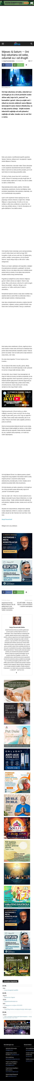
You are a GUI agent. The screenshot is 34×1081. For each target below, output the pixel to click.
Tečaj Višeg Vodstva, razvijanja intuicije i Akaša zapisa (17, 1009)
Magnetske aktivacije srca (10, 1001)
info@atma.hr (9, 1050)
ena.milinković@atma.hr (12, 1071)
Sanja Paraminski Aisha (8, 61)
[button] (3, 43)
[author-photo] (17, 625)
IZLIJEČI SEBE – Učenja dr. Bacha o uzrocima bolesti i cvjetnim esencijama (24, 604)
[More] (26, 65)
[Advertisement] (17, 24)
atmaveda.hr (29, 1061)
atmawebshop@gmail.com (13, 1059)
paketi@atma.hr (12, 1076)
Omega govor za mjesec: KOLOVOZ (13, 1005)
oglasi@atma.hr (15, 1054)
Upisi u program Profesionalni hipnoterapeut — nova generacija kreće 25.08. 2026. (17, 1017)
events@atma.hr (10, 1065)
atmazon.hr (29, 1056)
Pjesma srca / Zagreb (9, 997)
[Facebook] (17, 673)
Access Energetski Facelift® (11, 990)
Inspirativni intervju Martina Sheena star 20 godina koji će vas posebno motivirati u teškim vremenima (8, 606)
